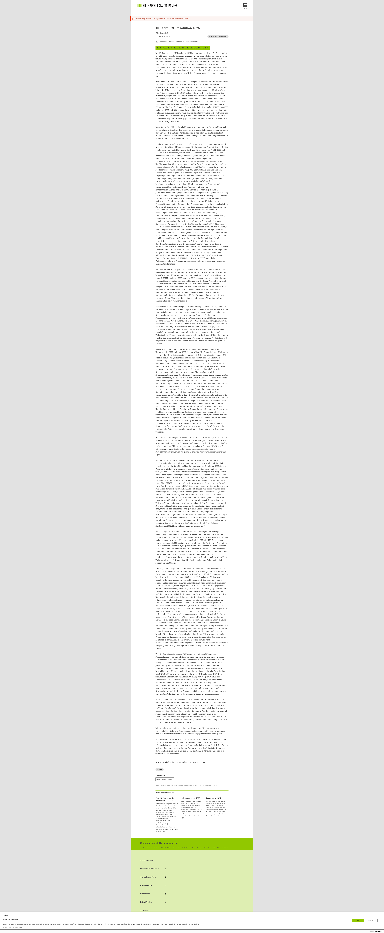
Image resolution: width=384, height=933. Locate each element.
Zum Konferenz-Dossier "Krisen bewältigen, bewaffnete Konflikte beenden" (182, 48)
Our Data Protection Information (11, 927)
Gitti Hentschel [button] (162, 33)
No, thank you (371, 921)
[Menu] (245, 5)
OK (358, 921)
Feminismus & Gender (164, 779)
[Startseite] (157, 5)
